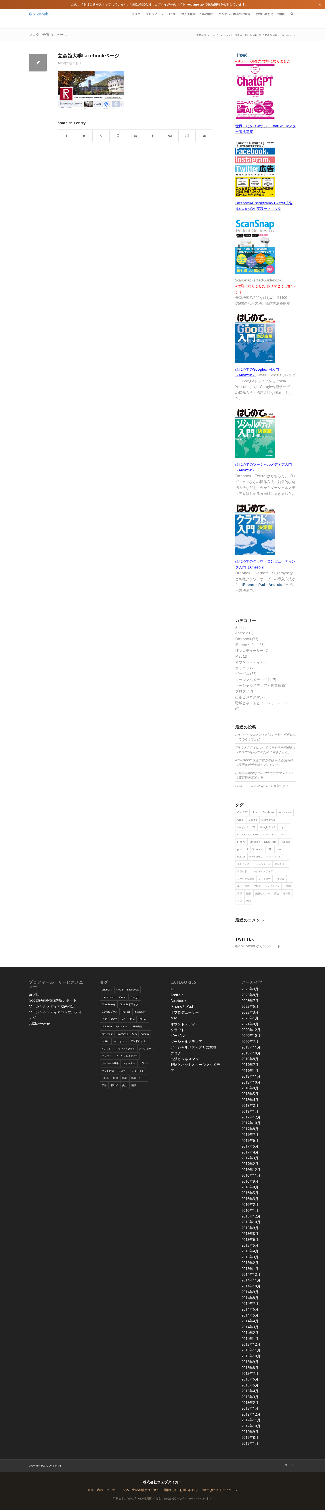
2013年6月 (249, 1379)
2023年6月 (249, 1006)
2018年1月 (249, 1111)
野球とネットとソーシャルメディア (263, 702)
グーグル (242, 673)
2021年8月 (249, 1024)
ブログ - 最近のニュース (48, 34)
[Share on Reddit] (187, 136)
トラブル (280, 878)
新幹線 (287, 893)
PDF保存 (285, 841)
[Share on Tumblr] (152, 136)
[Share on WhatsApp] (101, 136)
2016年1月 (249, 1210)
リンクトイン (272, 885)
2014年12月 (250, 1274)
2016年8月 (249, 1187)
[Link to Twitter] (286, 1465)
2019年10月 (250, 1053)
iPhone (241, 841)
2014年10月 (250, 1286)
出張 (239, 893)
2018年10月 (250, 1082)
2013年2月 (249, 1402)
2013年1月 (249, 1408)
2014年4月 (249, 1321)
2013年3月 (249, 1396)
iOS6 (255, 834)
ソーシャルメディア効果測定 (52, 1006)
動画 (248, 893)
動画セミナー (262, 893)
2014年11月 (250, 1280)
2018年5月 (249, 1093)
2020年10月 (250, 1035)
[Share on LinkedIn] (135, 136)
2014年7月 (249, 1303)
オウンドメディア (249, 662)
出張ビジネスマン (249, 697)
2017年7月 (249, 1134)
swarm (280, 849)
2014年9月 (249, 1291)
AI (237, 627)
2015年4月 (249, 1251)
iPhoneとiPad (246, 644)
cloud (255, 812)
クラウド (242, 668)
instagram (243, 834)
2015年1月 (249, 1268)
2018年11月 (250, 1076)
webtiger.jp (195, 4)
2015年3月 (249, 1257)
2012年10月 (250, 1426)
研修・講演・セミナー (103, 1490)
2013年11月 (250, 1350)
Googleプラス (268, 827)
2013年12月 (250, 1344)
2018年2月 (249, 1105)
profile (34, 994)
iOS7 (265, 834)
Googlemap (268, 819)
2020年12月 (250, 1029)
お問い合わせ (39, 1023)
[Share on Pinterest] (118, 136)
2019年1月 (249, 1070)
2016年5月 (249, 1192)
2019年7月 (249, 1064)
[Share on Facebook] (66, 136)
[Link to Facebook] (293, 1465)
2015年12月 (250, 1216)
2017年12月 (250, 1117)
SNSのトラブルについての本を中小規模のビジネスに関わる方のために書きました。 (265, 749)
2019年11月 (250, 1047)
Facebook (243, 638)
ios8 (274, 834)
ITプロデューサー (249, 650)
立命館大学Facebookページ (89, 55)
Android (241, 632)
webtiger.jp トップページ (220, 1490)
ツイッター (264, 878)
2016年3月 (249, 1198)
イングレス (243, 863)
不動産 (287, 885)
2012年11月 (250, 1420)
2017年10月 (250, 1122)
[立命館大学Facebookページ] (38, 62)
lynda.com (270, 841)
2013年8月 (249, 1367)
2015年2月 (249, 1262)
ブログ (240, 691)
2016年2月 (249, 1204)
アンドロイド (273, 856)
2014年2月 (249, 1332)
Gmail (240, 819)
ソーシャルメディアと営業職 (258, 685)
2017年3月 (249, 1157)
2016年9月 (249, 1181)
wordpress (255, 856)
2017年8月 (249, 1128)
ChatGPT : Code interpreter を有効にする (262, 786)
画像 (248, 900)
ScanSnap (258, 849)
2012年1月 (249, 1443)
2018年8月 (249, 1088)
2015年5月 (249, 1245)
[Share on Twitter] (83, 136)
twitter (241, 856)
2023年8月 (249, 994)
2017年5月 (249, 1146)
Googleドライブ (246, 827)
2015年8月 (249, 1233)
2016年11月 (250, 1175)
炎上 (239, 900)
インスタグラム (262, 863)
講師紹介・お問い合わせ (181, 1490)
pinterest (242, 849)
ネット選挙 (243, 885)
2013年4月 (249, 1390)
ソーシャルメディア (251, 679)
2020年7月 (249, 1041)
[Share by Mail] (204, 136)
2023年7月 (249, 1000)
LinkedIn (255, 841)
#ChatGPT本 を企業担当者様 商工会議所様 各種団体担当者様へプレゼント (264, 762)
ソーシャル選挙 (245, 878)
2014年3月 (249, 1326)
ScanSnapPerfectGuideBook (258, 280)
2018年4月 (249, 1099)
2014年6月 (249, 1309)
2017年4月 (249, 1152)
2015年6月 (249, 1239)
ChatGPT (242, 812)
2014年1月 (249, 1338)
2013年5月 (249, 1385)
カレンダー (281, 863)
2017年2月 (249, 1163)
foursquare (285, 812)
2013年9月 (249, 1361)
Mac (238, 656)
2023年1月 (249, 1018)
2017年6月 (249, 1140)
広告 (276, 893)
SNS (270, 849)
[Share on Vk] (169, 136)
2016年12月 (250, 1169)
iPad (283, 834)
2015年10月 (250, 1221)
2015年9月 (249, 1227)
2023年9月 (249, 989)
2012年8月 (249, 1437)
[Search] (292, 14)
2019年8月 (249, 1058)
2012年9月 (249, 1431)
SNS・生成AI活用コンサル (141, 1490)
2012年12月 (250, 1414)
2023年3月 (249, 1012)
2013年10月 (250, 1356)
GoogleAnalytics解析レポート (52, 1000)
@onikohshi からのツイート (258, 946)
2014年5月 (249, 1315)
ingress (284, 827)
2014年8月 (249, 1297)
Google (253, 819)
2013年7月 (249, 1373)
